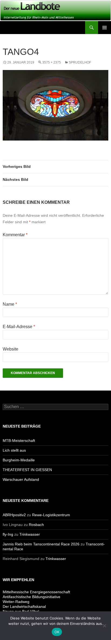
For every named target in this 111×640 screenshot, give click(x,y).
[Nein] (104, 625)
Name (10, 304)
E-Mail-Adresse (19, 326)
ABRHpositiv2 (14, 515)
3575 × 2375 (51, 62)
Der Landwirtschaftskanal (24, 606)
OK (57, 632)
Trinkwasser (29, 534)
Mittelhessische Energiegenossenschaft (36, 592)
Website (10, 349)
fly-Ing (8, 534)
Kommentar (15, 234)
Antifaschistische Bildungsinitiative (31, 597)
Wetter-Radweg (16, 601)
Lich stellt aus (14, 450)
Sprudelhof (80, 62)
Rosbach (36, 524)
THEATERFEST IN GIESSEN (27, 470)
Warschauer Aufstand (21, 479)
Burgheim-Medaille (19, 460)
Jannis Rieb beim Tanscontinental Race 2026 (41, 544)
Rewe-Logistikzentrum (51, 515)
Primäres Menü (104, 27)
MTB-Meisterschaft (19, 440)
